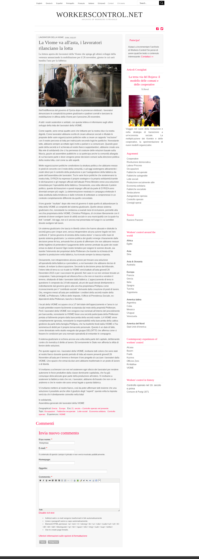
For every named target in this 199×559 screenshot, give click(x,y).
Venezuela (132, 316)
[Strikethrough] (49, 480)
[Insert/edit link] (68, 480)
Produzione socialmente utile (141, 182)
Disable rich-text (46, 513)
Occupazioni (49, 411)
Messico (131, 309)
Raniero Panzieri (135, 220)
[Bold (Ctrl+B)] (40, 480)
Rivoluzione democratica (139, 162)
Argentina (131, 303)
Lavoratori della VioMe (51, 37)
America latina (134, 299)
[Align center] (55, 480)
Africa (130, 240)
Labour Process (134, 165)
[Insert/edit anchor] (74, 480)
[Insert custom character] (96, 480)
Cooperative (132, 159)
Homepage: (45, 459)
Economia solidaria (97, 411)
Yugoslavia (132, 292)
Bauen (130, 351)
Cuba (129, 306)
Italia (129, 282)
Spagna (130, 285)
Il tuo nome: (45, 439)
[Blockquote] (90, 480)
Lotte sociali (82, 411)
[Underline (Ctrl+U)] (46, 480)
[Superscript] (83, 480)
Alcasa (130, 347)
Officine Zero (133, 361)
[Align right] (59, 480)
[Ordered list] (65, 480)
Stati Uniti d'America (136, 327)
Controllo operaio (135, 199)
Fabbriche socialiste (136, 189)
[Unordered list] (62, 480)
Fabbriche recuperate (66, 411)
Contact (111, 3)
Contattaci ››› (147, 56)
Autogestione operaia (137, 196)
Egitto (129, 244)
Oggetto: (43, 468)
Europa (62, 408)
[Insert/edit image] (77, 480)
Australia (131, 265)
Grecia (54, 408)
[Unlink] (71, 480)
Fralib (129, 354)
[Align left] (52, 480)
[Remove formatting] (93, 480)
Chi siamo (121, 3)
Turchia (130, 289)
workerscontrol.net (99, 14)
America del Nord (136, 323)
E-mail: (43, 448)
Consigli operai (134, 203)
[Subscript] (87, 480)
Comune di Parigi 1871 (138, 392)
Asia (129, 251)
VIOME (62, 414)
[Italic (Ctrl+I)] (43, 480)
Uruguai (130, 313)
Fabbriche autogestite (137, 175)
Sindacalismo (133, 192)
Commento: (45, 477)
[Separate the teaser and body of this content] (99, 480)
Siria (129, 254)
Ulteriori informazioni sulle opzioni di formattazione (63, 536)
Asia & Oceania (134, 261)
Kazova (130, 357)
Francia (130, 275)
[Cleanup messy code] (80, 480)
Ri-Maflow (131, 364)
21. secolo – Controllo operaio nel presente (89, 408)
